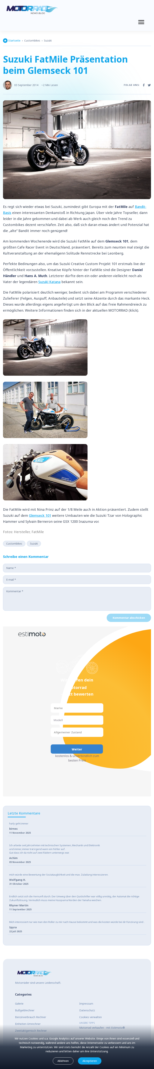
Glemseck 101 (40, 515)
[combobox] (54, 708)
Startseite (14, 40)
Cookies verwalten (90, 1017)
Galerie (19, 1003)
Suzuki (48, 40)
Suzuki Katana (49, 282)
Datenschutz (87, 1010)
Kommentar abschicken (129, 617)
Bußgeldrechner (24, 1010)
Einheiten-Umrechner (28, 1024)
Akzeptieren (89, 1061)
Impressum (86, 1003)
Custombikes (32, 40)
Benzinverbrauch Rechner (30, 1017)
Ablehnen (63, 1061)
